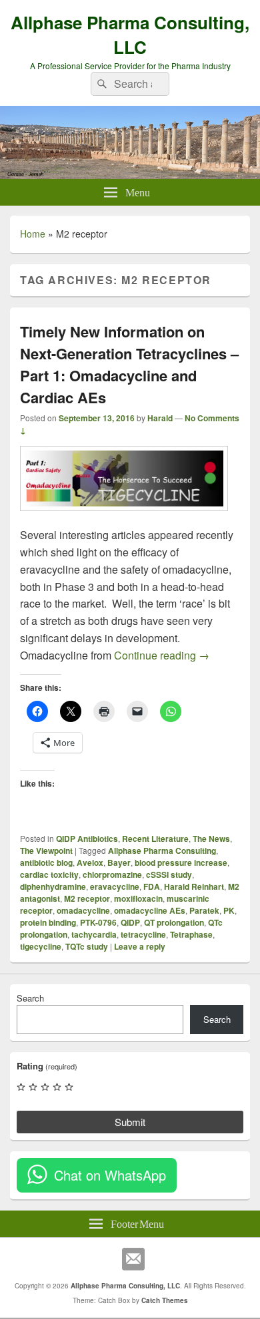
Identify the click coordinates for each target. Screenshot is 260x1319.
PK (229, 910)
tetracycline (143, 934)
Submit (130, 1122)
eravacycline (114, 886)
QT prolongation (174, 922)
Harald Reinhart (194, 886)
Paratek (204, 910)
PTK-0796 (98, 922)
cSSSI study (169, 874)
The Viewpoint (46, 850)
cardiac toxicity (49, 874)
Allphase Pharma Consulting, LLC (130, 34)
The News (211, 839)
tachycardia (94, 934)
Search (30, 998)
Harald (160, 418)
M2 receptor (87, 898)
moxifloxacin (138, 898)
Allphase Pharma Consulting (162, 850)
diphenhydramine (53, 886)
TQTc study (86, 946)
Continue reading (161, 655)
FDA (151, 886)
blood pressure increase (181, 862)
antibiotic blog (46, 862)
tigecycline (40, 946)
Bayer (119, 862)
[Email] (133, 1259)
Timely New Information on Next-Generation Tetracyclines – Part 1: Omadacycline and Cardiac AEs (129, 364)
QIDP (130, 922)
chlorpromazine (112, 874)
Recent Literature (155, 839)
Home (32, 233)
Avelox (90, 862)
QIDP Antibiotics (87, 839)
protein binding (48, 922)
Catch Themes (164, 1300)
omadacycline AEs (149, 910)
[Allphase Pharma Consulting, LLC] (130, 174)
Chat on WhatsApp (110, 1175)
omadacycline (83, 910)
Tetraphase (191, 934)
